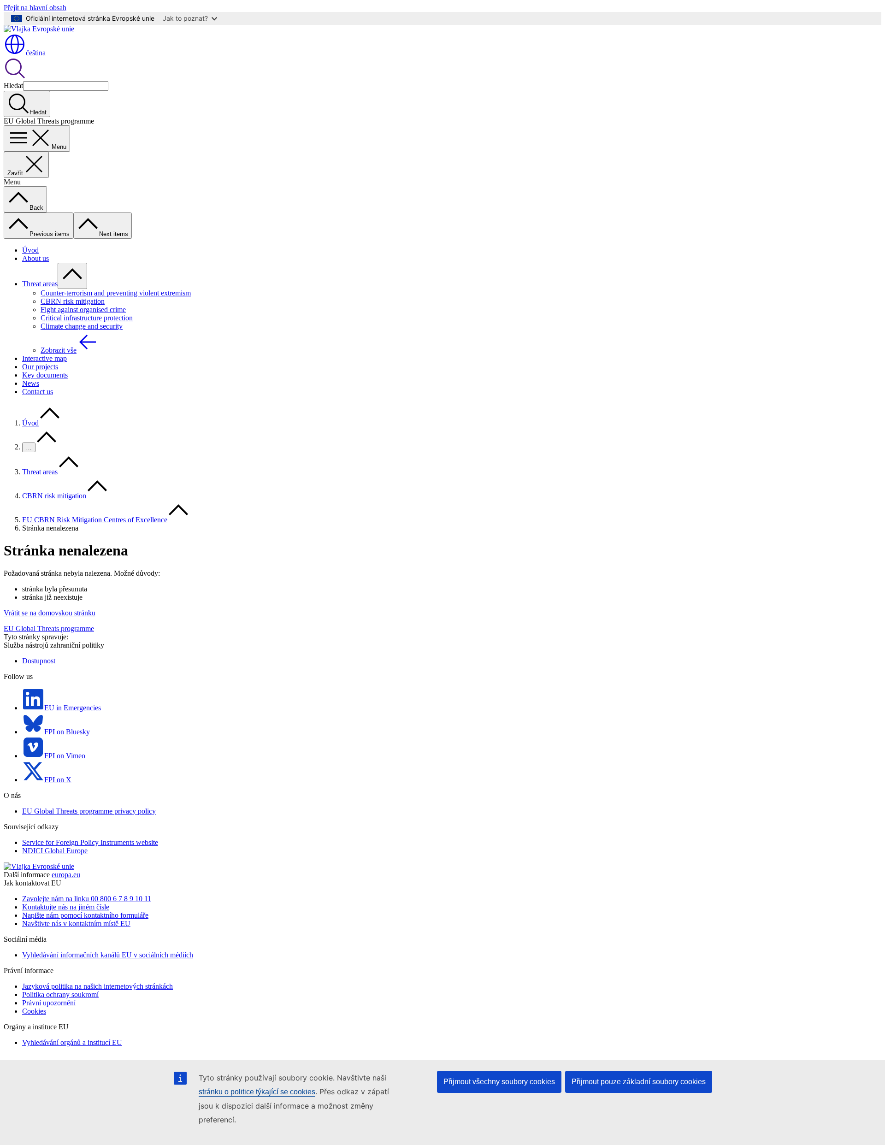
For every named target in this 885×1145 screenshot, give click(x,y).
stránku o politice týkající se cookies (257, 1092)
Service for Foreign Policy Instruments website (90, 842)
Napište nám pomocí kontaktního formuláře (85, 915)
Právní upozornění (49, 1003)
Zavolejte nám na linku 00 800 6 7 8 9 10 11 (86, 899)
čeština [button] (36, 53)
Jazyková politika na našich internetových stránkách (97, 986)
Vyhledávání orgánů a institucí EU (72, 1042)
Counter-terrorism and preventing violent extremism (116, 293)
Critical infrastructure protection (87, 318)
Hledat (13, 85)
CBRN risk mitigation (73, 301)
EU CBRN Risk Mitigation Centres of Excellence (94, 520)
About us (35, 258)
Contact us (37, 391)
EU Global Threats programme (49, 628)
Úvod (30, 250)
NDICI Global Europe (55, 851)
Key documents (45, 375)
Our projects (40, 367)
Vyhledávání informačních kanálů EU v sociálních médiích (107, 955)
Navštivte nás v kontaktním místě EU (76, 923)
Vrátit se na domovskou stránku (49, 613)
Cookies (34, 1011)
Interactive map (44, 358)
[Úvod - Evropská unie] (39, 29)
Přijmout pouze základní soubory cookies (639, 1082)
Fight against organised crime (83, 309)
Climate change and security (82, 326)
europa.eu (66, 875)
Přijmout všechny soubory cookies (499, 1082)
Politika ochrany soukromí (60, 994)
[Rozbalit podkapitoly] (72, 276)
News (30, 383)
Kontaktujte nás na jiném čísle (65, 907)
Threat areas (40, 284)
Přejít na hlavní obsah (35, 8)
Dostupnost (38, 661)
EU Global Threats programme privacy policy (89, 811)
